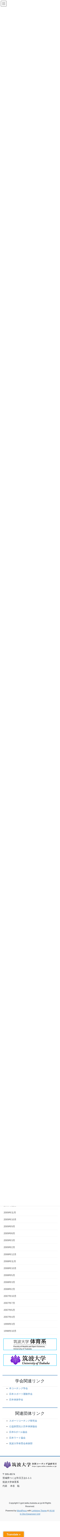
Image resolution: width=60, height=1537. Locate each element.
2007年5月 (9, 1310)
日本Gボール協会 (18, 1432)
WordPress (22, 1511)
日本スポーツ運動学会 (20, 1394)
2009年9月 (9, 1226)
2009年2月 (9, 1247)
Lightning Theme (39, 1511)
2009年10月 (10, 1219)
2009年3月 (9, 1240)
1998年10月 (10, 1331)
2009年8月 (9, 1233)
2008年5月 (9, 1275)
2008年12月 (10, 1254)
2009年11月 (10, 1212)
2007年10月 (10, 1296)
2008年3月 (9, 1282)
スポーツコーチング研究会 (23, 1420)
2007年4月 (9, 1317)
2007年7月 (9, 1303)
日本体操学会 (16, 1399)
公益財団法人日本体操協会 (23, 1426)
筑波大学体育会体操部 (20, 1443)
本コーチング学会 (18, 1388)
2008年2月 (9, 1289)
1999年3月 (9, 1324)
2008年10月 (10, 1268)
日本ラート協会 (17, 1437)
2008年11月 (10, 1261)
